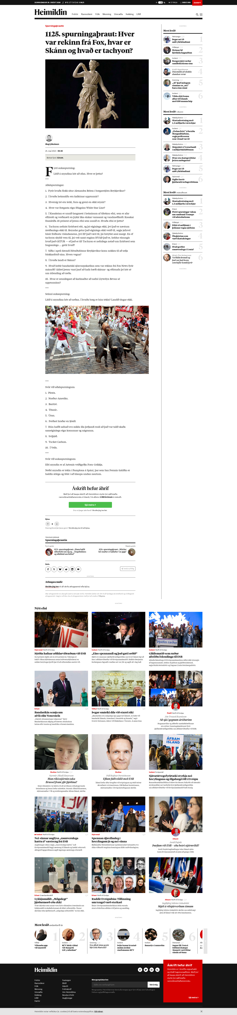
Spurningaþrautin (54, 25)
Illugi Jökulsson (52, 144)
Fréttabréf (66, 989)
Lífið (139, 14)
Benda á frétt (68, 995)
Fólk (97, 14)
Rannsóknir (86, 14)
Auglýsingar (67, 998)
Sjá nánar (98, 1011)
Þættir (37, 1001)
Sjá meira (90, 504)
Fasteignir (66, 980)
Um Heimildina (69, 992)
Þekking (130, 14)
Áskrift (65, 986)
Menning (107, 14)
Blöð (64, 983)
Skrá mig (154, 984)
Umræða (118, 14)
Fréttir (75, 14)
